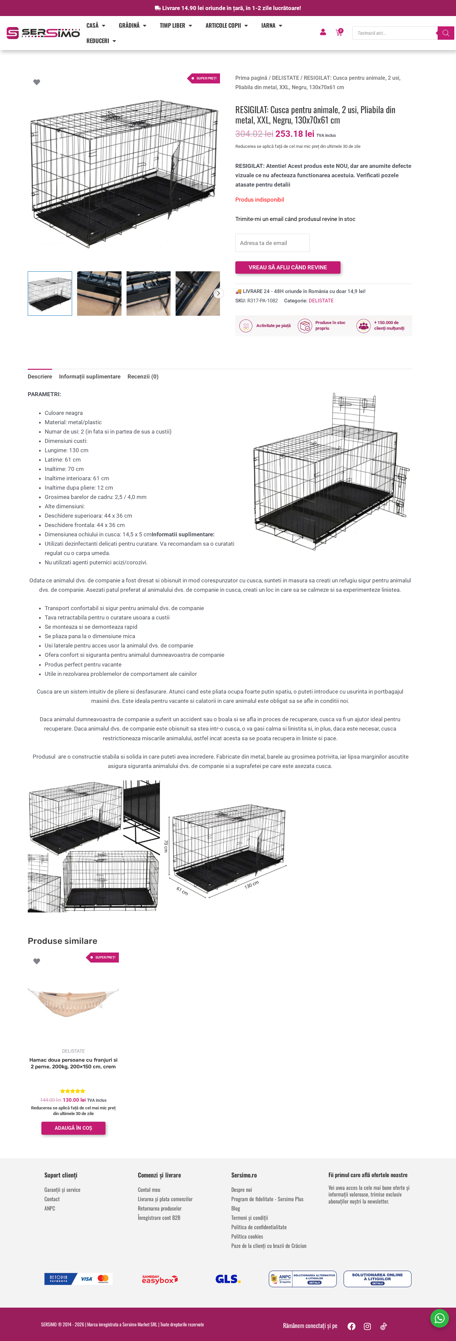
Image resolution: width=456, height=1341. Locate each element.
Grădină (129, 25)
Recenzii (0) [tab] (143, 376)
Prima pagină (251, 78)
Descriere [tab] (40, 376)
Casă (92, 25)
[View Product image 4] (198, 293)
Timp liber (172, 25)
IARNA (268, 25)
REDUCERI (97, 40)
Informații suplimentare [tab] (90, 376)
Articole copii (223, 25)
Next (218, 293)
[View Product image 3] (149, 293)
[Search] (446, 33)
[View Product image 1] (50, 293)
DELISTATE (285, 78)
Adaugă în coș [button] (73, 1128)
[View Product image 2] (99, 293)
